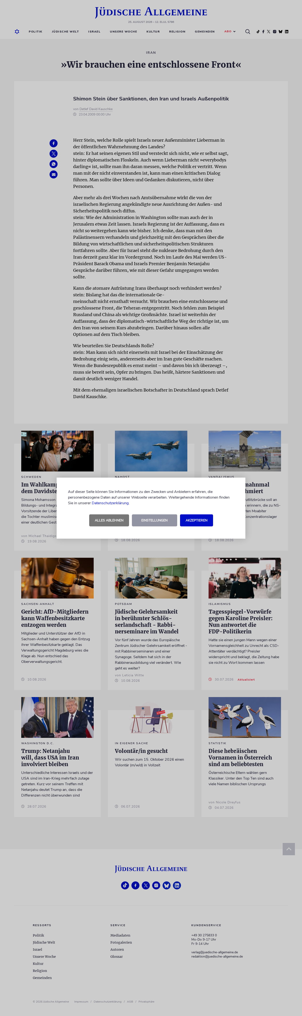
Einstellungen (154, 520)
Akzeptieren (196, 520)
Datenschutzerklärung (110, 503)
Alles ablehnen (109, 520)
